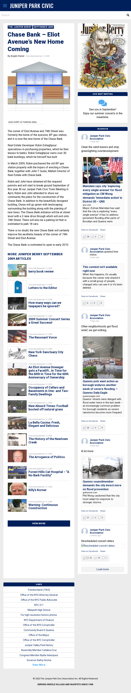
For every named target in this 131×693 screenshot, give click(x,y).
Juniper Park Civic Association (100, 137)
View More (39, 523)
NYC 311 (38, 605)
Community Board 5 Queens (39, 630)
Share (102, 230)
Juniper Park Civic (31, 6)
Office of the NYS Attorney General (39, 595)
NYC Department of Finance (39, 620)
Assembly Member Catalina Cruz (39, 650)
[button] (5, 6)
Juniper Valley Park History (39, 645)
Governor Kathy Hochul (39, 660)
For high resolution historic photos (39, 615)
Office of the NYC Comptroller (39, 640)
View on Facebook (89, 230)
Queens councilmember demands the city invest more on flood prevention (102, 485)
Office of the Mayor (39, 635)
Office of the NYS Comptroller (39, 625)
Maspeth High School (39, 610)
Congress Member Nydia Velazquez (39, 655)
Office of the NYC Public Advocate (39, 600)
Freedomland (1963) (39, 589)
